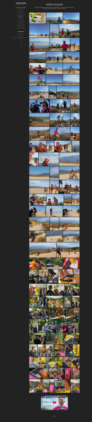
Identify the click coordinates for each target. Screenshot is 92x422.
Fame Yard (21, 33)
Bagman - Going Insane (21, 25)
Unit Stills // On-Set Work (20, 7)
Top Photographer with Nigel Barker (21, 28)
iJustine (21, 18)
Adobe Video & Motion (21, 13)
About (21, 43)
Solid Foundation (21, 34)
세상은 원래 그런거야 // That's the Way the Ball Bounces (21, 38)
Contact (21, 41)
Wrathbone (21, 9)
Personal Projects (21, 31)
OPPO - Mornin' (20, 23)
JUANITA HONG (21, 3)
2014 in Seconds (21, 36)
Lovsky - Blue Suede (20, 26)
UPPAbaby (21, 12)
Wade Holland (21, 16)
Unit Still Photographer (21, 4)
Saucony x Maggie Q (20, 11)
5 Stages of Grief (21, 21)
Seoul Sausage (20, 22)
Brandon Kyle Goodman (21, 15)
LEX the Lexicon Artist (21, 19)
